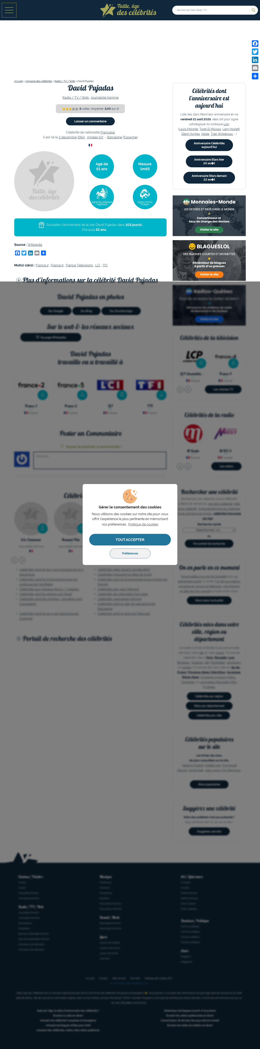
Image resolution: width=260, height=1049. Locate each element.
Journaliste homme (104, 98)
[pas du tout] (63, 109)
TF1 (104, 265)
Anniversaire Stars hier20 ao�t (209, 161)
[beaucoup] (70, 109)
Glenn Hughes (190, 134)
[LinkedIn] (255, 60)
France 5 (57, 265)
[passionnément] (76, 109)
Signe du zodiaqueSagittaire (101, 203)
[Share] (255, 76)
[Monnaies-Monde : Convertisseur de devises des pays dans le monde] (209, 215)
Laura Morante (188, 129)
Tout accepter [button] (130, 540)
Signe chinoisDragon (145, 203)
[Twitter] (255, 52)
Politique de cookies (143, 524)
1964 (81, 137)
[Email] (255, 68)
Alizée (205, 134)
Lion (226, 124)
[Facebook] (255, 43)
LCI (97, 265)
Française (108, 132)
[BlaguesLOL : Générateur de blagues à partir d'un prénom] (209, 260)
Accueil (18, 81)
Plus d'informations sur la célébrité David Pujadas (90, 280)
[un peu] (66, 109)
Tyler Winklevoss (222, 134)
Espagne (130, 137)
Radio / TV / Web (65, 81)
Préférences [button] (130, 553)
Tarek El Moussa (210, 129)
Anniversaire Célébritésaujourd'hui (209, 145)
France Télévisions (79, 265)
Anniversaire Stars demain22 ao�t (209, 177)
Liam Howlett (230, 129)
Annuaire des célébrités (38, 81)
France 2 (42, 265)
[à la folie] (73, 109)
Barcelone (114, 137)
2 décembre (68, 137)
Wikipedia (35, 245)
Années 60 (95, 137)
